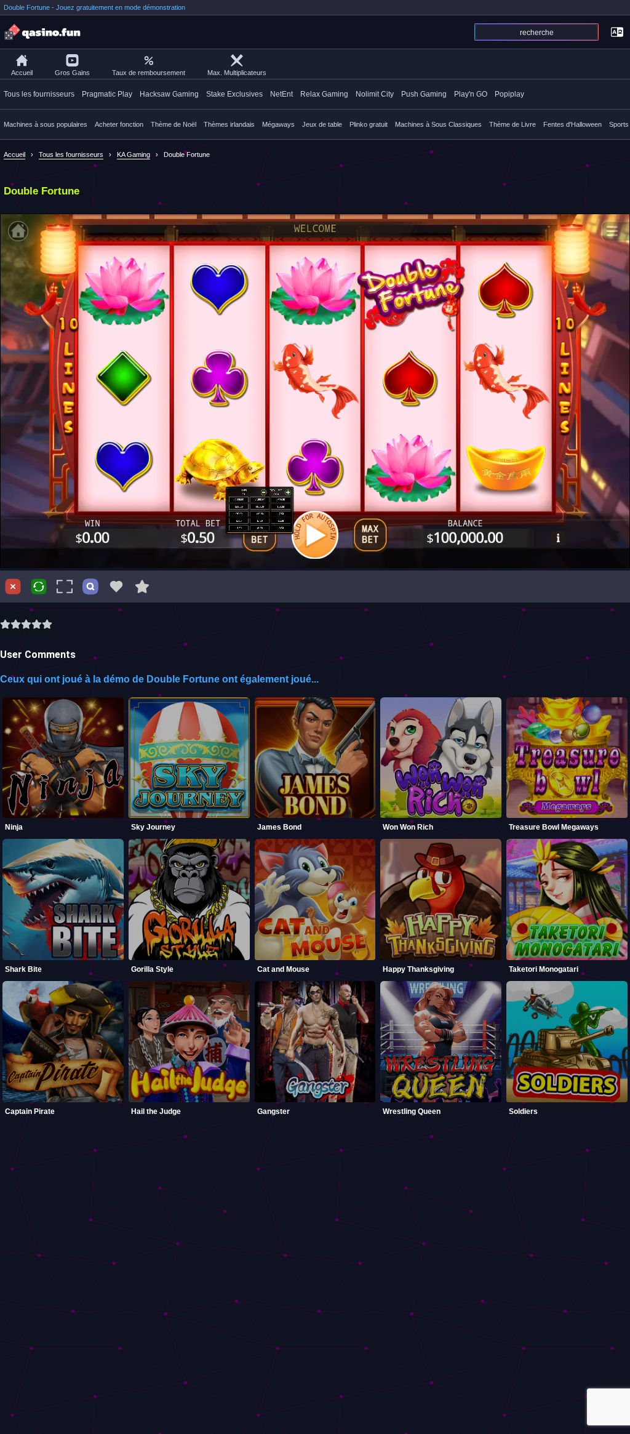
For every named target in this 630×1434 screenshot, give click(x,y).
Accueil (22, 72)
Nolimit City (375, 94)
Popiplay (509, 94)
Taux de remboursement (148, 72)
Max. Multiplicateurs (236, 72)
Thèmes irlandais (229, 124)
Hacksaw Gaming (169, 94)
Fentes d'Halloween (572, 124)
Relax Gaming (324, 94)
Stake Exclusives (234, 94)
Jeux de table (322, 124)
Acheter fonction (119, 124)
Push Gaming (424, 94)
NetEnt (281, 94)
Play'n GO (470, 94)
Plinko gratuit (368, 124)
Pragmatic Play (107, 94)
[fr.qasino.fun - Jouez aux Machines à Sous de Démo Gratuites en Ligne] (43, 32)
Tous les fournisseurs (39, 94)
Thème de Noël (173, 124)
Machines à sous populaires (45, 124)
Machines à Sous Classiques (438, 124)
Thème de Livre (512, 124)
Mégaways (278, 124)
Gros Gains (72, 72)
